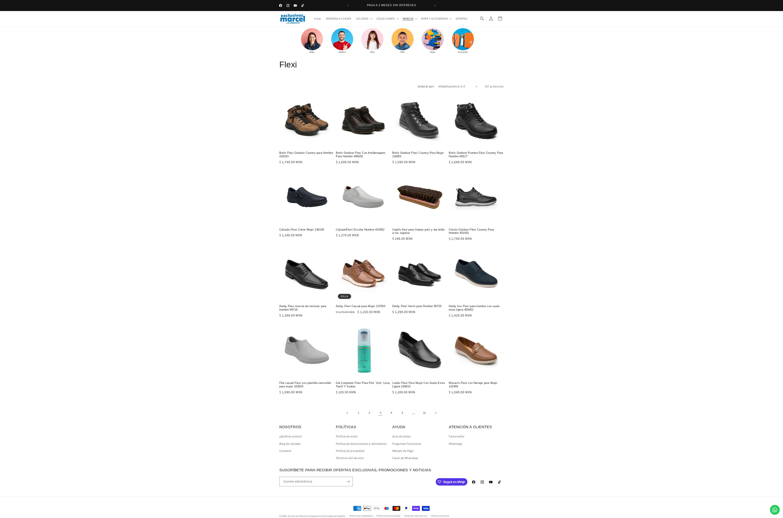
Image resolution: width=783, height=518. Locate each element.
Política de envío (347, 436)
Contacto (285, 451)
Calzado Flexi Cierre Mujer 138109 (301, 229)
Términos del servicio (415, 515)
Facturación (456, 436)
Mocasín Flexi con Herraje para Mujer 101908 (473, 384)
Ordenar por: (426, 86)
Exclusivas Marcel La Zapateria (304, 516)
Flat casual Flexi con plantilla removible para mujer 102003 (305, 384)
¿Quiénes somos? (290, 436)
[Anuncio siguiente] (434, 5)
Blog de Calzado (290, 444)
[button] (364, 18)
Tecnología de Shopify (333, 516)
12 (424, 412)
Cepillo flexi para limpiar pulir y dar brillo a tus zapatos (418, 231)
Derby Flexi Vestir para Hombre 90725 (417, 306)
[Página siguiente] (435, 412)
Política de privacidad (350, 451)
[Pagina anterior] (347, 412)
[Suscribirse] (348, 481)
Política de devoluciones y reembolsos (361, 444)
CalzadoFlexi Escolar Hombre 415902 (360, 229)
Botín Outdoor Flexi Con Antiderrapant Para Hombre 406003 (360, 154)
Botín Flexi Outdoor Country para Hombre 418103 (306, 154)
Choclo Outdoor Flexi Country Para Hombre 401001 (471, 231)
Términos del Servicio (350, 458)
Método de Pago (403, 451)
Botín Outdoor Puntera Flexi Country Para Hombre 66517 (476, 154)
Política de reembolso (361, 515)
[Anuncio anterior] (348, 5)
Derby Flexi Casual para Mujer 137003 (360, 306)
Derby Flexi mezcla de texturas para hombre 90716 (302, 308)
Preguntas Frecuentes (406, 444)
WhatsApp (455, 444)
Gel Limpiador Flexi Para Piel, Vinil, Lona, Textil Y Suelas (363, 384)
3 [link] (381, 413)
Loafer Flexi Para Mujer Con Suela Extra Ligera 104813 (418, 384)
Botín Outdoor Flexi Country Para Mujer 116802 (418, 154)
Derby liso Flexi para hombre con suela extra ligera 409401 (474, 308)
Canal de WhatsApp (405, 458)
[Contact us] (775, 510)
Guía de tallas (401, 436)
